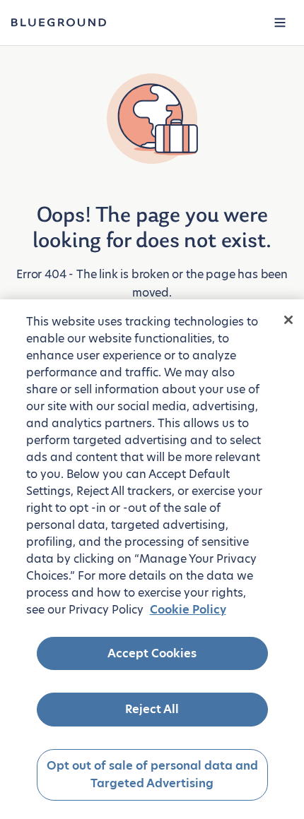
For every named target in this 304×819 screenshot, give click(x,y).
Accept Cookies (152, 653)
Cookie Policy (188, 610)
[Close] (288, 319)
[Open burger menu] (280, 22)
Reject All (152, 709)
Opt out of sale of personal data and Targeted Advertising (152, 775)
